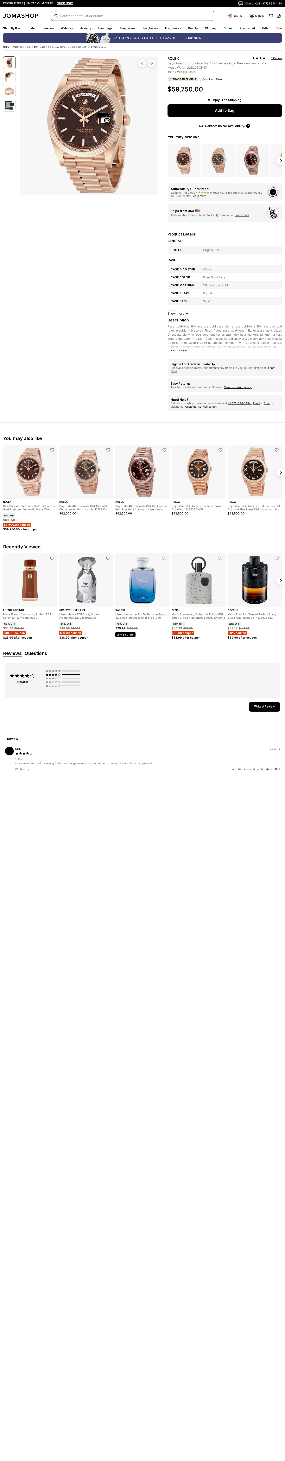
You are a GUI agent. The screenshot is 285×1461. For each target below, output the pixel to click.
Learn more (199, 195)
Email (256, 403)
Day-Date (39, 46)
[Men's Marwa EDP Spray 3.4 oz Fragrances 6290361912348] (108, 558)
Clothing (211, 28)
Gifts (265, 28)
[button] (22, 769)
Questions (36, 653)
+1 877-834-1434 (239, 403)
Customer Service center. (201, 406)
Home (6, 46)
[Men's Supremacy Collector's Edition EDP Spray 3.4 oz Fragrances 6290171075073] (220, 558)
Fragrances (173, 28)
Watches (67, 28)
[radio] (63, 671)
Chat (267, 403)
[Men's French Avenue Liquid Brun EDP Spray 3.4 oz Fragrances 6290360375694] (52, 558)
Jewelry (85, 28)
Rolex (28, 46)
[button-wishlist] (271, 15)
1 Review (276, 58)
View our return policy (238, 387)
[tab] (264, 707)
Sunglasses (127, 28)
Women (49, 28)
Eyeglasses (150, 28)
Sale (279, 28)
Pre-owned (247, 28)
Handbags (105, 28)
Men (33, 28)
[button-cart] (278, 15)
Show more (176, 350)
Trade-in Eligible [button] (184, 79)
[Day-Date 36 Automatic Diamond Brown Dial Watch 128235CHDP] (220, 450)
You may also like (184, 137)
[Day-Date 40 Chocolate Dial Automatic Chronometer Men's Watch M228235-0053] (108, 450)
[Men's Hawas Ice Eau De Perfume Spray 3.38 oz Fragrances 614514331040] (164, 558)
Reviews (12, 653)
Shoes (228, 28)
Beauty (193, 28)
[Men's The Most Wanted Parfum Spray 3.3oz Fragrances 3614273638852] (276, 558)
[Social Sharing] (142, 63)
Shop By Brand (13, 28)
